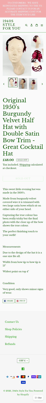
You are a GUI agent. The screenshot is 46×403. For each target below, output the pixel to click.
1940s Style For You (12, 24)
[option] (13, 82)
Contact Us (12, 321)
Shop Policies (13, 329)
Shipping (24, 164)
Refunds (10, 344)
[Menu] (41, 25)
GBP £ (22, 360)
